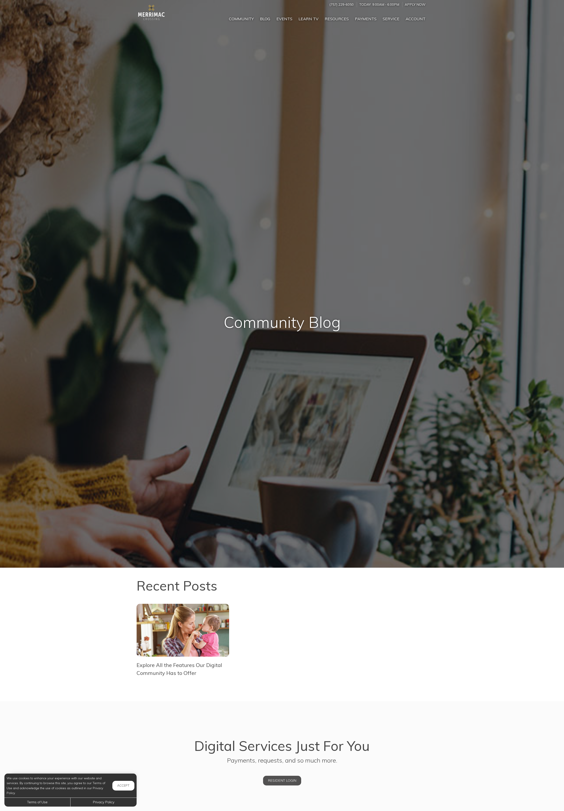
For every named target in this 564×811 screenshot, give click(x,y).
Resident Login (282, 780)
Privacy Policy (103, 802)
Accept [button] (123, 785)
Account (415, 18)
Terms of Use (37, 802)
